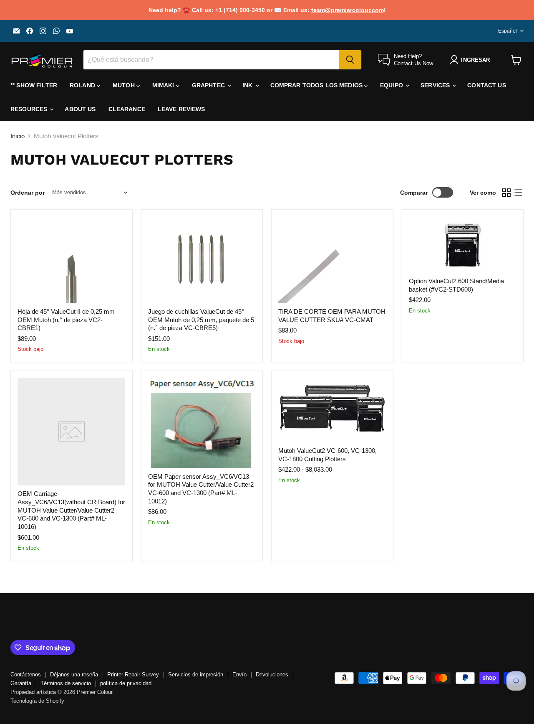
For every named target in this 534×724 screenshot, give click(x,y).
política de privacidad (125, 683)
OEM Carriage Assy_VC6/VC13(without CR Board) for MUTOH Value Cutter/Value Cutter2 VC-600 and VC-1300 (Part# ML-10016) (71, 510)
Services (436, 85)
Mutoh (124, 85)
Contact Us (486, 85)
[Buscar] (350, 59)
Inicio (17, 136)
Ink (248, 85)
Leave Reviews (181, 109)
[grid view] (506, 192)
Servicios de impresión (195, 674)
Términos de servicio (65, 683)
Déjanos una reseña (74, 674)
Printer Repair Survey (133, 674)
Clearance (126, 109)
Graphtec (209, 85)
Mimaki (164, 85)
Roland (83, 85)
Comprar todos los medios (317, 85)
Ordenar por (27, 192)
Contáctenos (25, 674)
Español (507, 31)
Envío (239, 674)
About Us (80, 109)
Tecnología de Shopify (37, 701)
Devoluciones (272, 674)
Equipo (392, 85)
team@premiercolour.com (347, 10)
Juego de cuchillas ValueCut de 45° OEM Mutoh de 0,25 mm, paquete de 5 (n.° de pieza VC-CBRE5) (201, 319)
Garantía (20, 683)
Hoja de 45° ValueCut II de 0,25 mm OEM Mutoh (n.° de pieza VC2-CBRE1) (66, 319)
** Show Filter (33, 85)
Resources (29, 109)
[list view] (518, 192)
